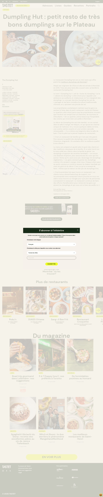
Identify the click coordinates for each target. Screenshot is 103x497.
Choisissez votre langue (34, 239)
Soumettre (51, 264)
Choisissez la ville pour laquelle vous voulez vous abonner (43, 248)
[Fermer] (77, 230)
